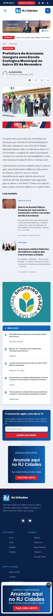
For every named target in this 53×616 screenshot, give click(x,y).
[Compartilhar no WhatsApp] (29, 80)
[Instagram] (39, 3)
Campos (37, 552)
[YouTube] (43, 3)
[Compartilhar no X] (41, 80)
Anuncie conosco (26, 3)
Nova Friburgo (40, 547)
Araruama (13, 44)
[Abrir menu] (5, 10)
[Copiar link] (48, 80)
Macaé (37, 538)
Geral (11, 542)
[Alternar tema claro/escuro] (48, 3)
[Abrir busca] (48, 10)
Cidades (12, 547)
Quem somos (14, 572)
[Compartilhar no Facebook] (35, 80)
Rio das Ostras (40, 557)
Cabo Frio (38, 542)
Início (4, 44)
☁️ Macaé (9, 3)
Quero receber (26, 435)
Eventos (12, 552)
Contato (12, 577)
